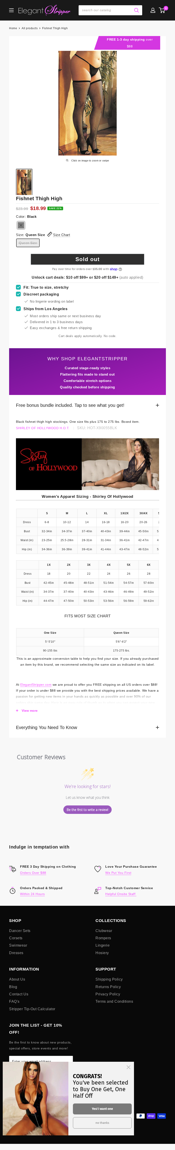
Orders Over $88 (33, 873)
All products (30, 28)
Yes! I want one (102, 1109)
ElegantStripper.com (36, 684)
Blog (13, 987)
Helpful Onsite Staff (120, 894)
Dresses (16, 953)
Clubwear (103, 931)
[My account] (153, 10)
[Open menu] (11, 10)
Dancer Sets (20, 931)
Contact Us (18, 994)
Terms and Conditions (114, 1001)
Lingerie (102, 945)
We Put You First (118, 873)
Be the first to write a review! (87, 809)
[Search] (136, 10)
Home (13, 28)
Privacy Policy (107, 994)
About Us (17, 979)
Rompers (103, 938)
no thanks (102, 1122)
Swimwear (18, 945)
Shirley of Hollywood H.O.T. (42, 428)
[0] (162, 10)
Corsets (16, 938)
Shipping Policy (109, 979)
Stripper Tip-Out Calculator (32, 1009)
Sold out (87, 259)
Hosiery (102, 953)
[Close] (128, 1067)
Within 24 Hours (32, 894)
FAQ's (14, 1001)
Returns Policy (108, 987)
